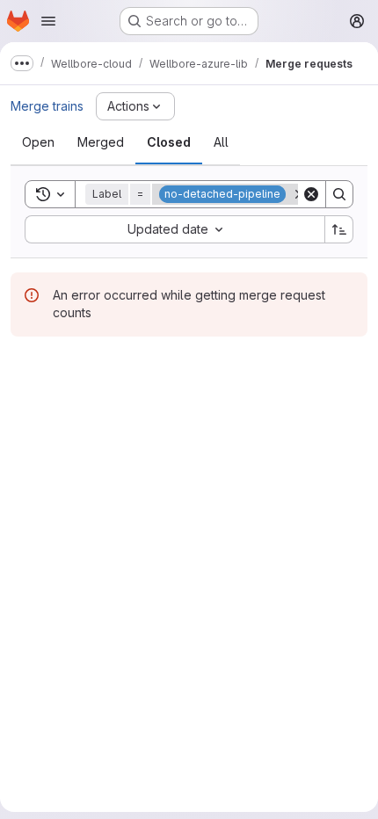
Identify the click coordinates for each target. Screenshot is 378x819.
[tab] (38, 142)
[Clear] (311, 194)
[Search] (339, 194)
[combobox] (174, 229)
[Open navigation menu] (48, 21)
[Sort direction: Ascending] (339, 229)
